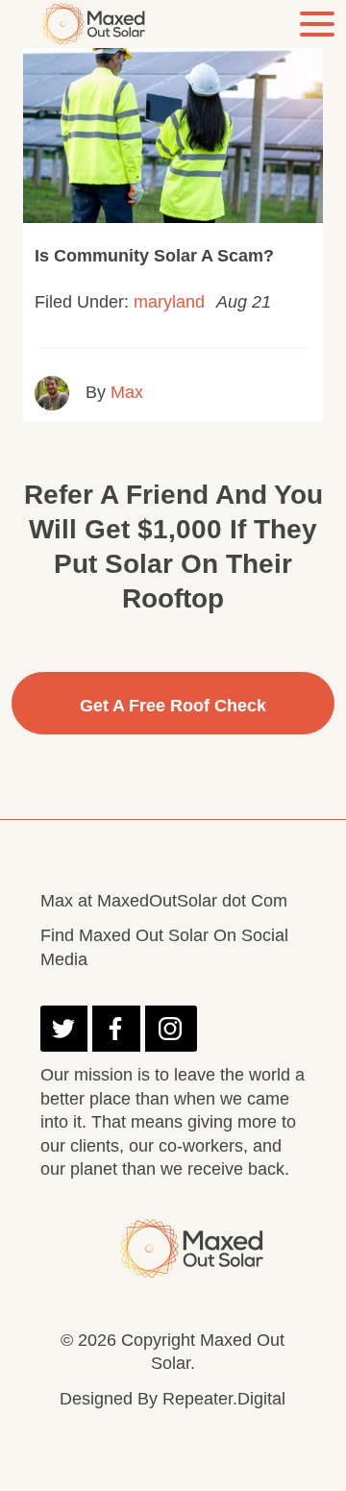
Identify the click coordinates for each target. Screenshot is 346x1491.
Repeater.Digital (223, 1398)
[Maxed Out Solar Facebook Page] (115, 1029)
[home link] (98, 23)
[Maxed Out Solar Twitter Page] (63, 1029)
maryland (169, 301)
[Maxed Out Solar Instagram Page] (171, 1029)
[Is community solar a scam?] (173, 122)
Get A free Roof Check (173, 705)
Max (127, 392)
